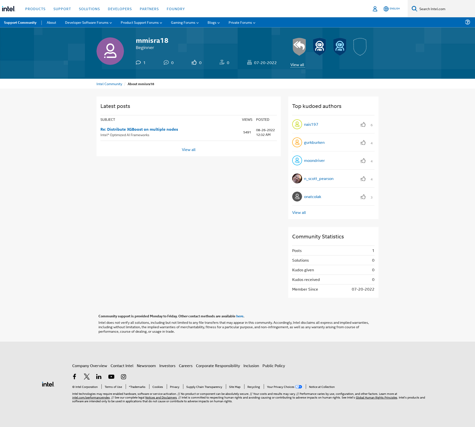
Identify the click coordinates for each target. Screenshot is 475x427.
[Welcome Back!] (320, 47)
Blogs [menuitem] (212, 22)
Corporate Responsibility (218, 365)
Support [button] (62, 8)
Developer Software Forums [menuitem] (87, 22)
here (239, 316)
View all (297, 64)
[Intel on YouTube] (111, 377)
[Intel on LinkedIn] (99, 377)
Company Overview (89, 365)
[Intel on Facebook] (74, 377)
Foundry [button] (176, 8)
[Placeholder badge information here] (360, 47)
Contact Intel (122, 365)
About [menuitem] (51, 22)
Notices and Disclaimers (161, 397)
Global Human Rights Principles (376, 397)
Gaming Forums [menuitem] (183, 22)
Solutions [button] (89, 8)
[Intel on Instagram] (123, 377)
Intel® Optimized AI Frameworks (124, 134)
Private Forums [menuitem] (240, 22)
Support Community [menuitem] (20, 22)
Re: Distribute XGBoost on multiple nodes (139, 129)
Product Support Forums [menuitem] (140, 22)
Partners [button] (149, 8)
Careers (185, 365)
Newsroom (146, 365)
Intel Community (109, 83)
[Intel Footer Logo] (48, 383)
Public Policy (273, 365)
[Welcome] (340, 47)
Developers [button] (120, 8)
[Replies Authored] (299, 47)
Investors (167, 365)
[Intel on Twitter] (87, 377)
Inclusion (251, 365)
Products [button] (35, 8)
